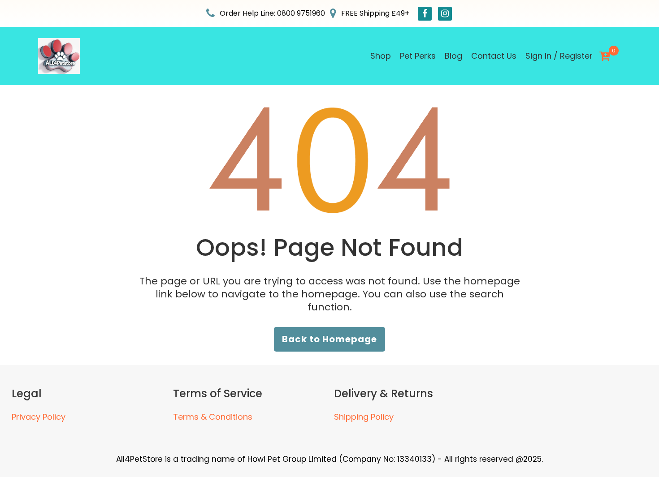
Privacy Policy (38, 416)
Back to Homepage (329, 339)
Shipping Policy (364, 416)
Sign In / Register (559, 55)
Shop (380, 55)
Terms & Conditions (212, 416)
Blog (453, 55)
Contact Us (493, 55)
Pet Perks (418, 55)
